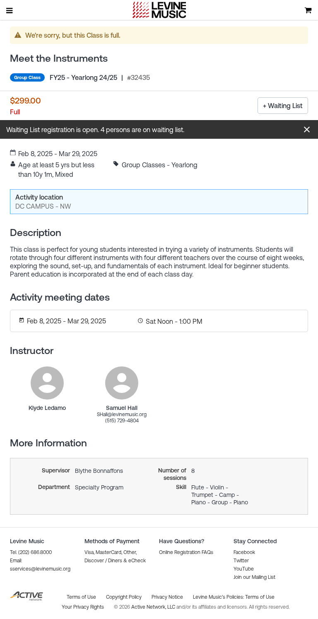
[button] (307, 129)
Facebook (244, 552)
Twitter (241, 561)
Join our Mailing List (254, 577)
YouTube (244, 569)
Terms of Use (260, 597)
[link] (47, 383)
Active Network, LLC (153, 607)
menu (10, 10)
